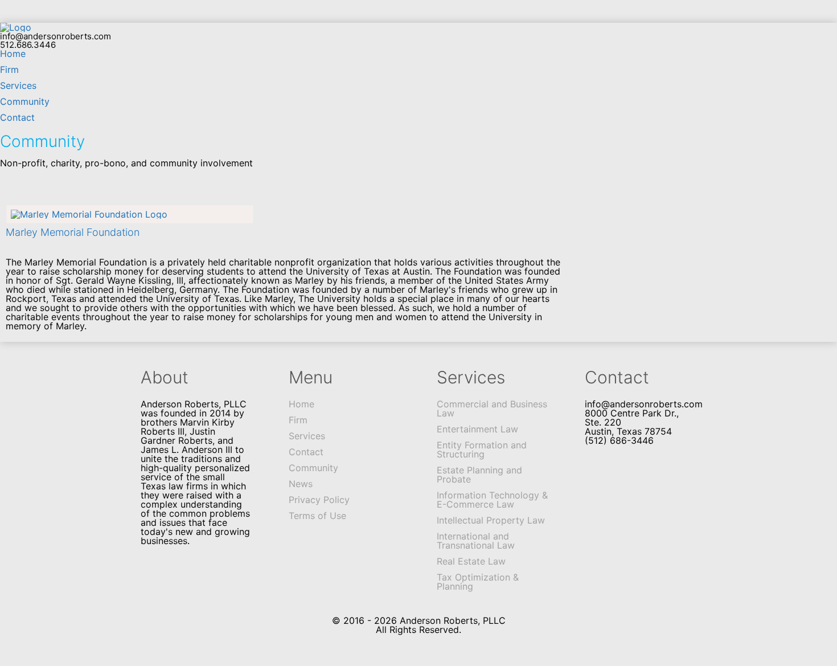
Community (25, 101)
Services (18, 85)
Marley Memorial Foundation (73, 232)
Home (13, 53)
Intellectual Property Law (491, 520)
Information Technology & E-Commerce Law (492, 499)
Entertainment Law (477, 429)
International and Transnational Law (476, 540)
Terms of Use (317, 515)
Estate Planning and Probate (479, 474)
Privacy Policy (319, 499)
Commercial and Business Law (492, 408)
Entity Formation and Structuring (482, 449)
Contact (17, 117)
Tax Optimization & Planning (478, 581)
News (301, 483)
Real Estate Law (471, 561)
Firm (9, 69)
